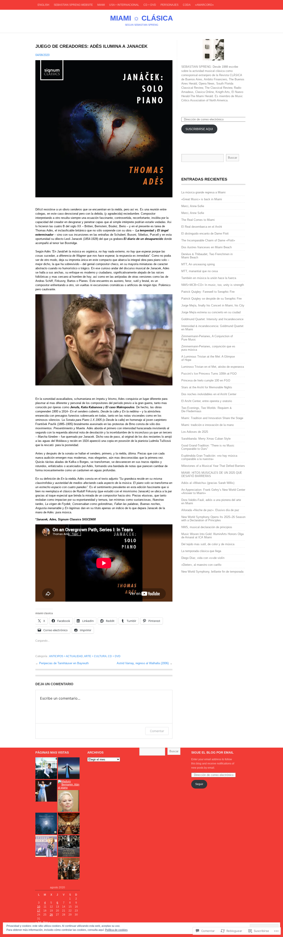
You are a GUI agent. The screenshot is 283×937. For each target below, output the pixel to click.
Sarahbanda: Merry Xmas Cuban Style (206, 438)
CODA (187, 4)
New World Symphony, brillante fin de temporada (212, 571)
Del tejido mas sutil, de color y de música (207, 544)
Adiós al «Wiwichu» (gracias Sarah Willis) (207, 483)
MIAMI (101, 4)
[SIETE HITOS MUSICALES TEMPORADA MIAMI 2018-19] (69, 868)
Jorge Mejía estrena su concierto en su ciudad (211, 312)
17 (38, 910)
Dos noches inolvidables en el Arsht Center (208, 394)
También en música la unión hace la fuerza (208, 278)
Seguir (199, 784)
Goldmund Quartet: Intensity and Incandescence (212, 319)
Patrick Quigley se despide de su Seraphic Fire (211, 298)
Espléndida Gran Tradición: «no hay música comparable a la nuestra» (209, 457)
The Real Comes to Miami (198, 219)
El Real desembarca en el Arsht (201, 226)
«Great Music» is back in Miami (201, 199)
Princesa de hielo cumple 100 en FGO (205, 380)
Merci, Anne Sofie (192, 213)
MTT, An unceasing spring (198, 264)
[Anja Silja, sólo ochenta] (69, 768)
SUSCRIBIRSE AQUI (199, 129)
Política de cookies (116, 929)
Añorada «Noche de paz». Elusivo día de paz (210, 510)
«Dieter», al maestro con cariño (201, 564)
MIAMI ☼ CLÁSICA (141, 18)
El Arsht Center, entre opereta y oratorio (206, 401)
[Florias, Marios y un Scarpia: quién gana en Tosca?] (46, 791)
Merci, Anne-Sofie (192, 206)
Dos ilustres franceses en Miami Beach (206, 247)
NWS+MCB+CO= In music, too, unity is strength (212, 285)
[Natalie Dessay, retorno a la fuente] (46, 846)
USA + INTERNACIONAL (124, 4)
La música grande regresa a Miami (203, 192)
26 (51, 914)
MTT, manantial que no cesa (199, 271)
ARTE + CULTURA (95, 656)
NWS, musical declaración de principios (206, 527)
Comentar (157, 731)
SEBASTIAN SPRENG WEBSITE (73, 4)
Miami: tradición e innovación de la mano (208, 425)
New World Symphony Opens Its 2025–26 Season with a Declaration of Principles (213, 518)
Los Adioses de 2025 (194, 431)
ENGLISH (43, 4)
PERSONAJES (169, 4)
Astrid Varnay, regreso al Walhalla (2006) (143, 663)
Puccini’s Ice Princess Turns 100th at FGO (209, 373)
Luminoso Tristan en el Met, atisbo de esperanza (212, 366)
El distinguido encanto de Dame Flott (205, 233)
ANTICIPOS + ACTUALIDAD (66, 656)
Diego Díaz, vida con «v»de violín (202, 558)
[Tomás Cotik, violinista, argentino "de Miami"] (46, 768)
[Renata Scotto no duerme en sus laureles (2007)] (68, 801)
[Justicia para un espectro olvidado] (69, 846)
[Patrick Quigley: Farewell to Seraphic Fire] (69, 823)
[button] (103, 128)
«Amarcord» (204, 4)
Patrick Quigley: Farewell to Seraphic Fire (208, 291)
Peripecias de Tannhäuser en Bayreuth (64, 663)
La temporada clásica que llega (201, 551)
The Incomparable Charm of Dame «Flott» (208, 240)
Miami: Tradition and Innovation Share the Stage (212, 418)
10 (38, 906)
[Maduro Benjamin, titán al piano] (69, 784)
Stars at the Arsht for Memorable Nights (206, 387)
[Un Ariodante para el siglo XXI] (46, 823)
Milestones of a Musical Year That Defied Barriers (213, 466)
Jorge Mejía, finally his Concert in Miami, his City (212, 305)
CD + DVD (149, 4)
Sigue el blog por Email (212, 752)
